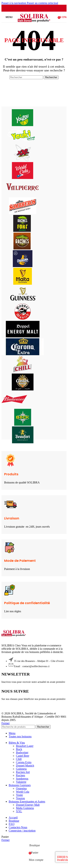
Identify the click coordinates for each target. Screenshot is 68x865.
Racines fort (23, 772)
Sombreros (22, 778)
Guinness (21, 768)
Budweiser (22, 752)
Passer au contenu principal (42, 3)
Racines (20, 775)
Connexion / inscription (22, 830)
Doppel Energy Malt (28, 804)
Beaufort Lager (24, 745)
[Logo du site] (34, 23)
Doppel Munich (25, 765)
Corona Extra (23, 762)
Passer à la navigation (14, 3)
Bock (19, 749)
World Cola (22, 791)
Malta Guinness (25, 808)
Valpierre (21, 781)
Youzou (20, 798)
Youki (19, 795)
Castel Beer (22, 755)
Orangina (21, 788)
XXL (19, 811)
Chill (19, 759)
